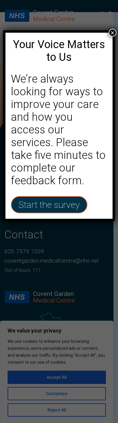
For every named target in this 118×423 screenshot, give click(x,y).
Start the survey (49, 204)
